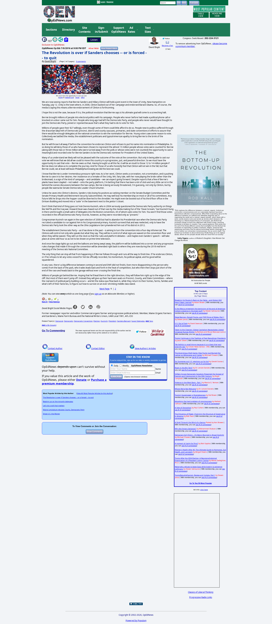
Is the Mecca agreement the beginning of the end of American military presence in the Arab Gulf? (200, 310)
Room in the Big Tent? (184, 368)
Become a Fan (167, 45)
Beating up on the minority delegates (58, 401)
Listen (94, 39)
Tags (149, 321)
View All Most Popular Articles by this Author (94, 393)
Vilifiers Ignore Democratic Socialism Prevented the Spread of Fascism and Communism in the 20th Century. (199, 375)
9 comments (81, 61)
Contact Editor (98, 348)
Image (61, 97)
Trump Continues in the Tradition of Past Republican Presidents (200, 338)
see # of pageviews (185, 305)
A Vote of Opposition (183, 408)
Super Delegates (138, 321)
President (112, 321)
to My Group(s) (49, 325)
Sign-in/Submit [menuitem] (101, 30)
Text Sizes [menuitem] (148, 30)
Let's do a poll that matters (53, 406)
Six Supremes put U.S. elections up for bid (192, 361)
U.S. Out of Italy (181, 323)
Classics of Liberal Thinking (200, 592)
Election (97, 321)
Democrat (59, 321)
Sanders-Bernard (123, 321)
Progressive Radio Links (200, 597)
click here (204, 490)
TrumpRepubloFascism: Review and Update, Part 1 (195, 475)
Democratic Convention (83, 321)
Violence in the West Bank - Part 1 (188, 382)
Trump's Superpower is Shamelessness (190, 395)
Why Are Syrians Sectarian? (185, 429)
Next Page (104, 288)
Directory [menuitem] (68, 29)
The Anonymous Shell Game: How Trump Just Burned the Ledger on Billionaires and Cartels (198, 354)
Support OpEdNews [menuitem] (117, 30)
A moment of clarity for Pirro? (186, 443)
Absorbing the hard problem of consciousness (193, 401)
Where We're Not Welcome (185, 389)
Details (77, 97)
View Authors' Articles (145, 348)
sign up (98, 293)
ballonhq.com (69, 97)
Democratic (68, 321)
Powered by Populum (136, 620)
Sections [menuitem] (51, 29)
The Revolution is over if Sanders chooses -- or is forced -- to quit (68, 397)
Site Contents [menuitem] (85, 30)
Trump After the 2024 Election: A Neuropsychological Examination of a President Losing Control (196, 459)
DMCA (83, 97)
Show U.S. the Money (51, 414)
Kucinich (104, 321)
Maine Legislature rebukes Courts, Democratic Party (63, 410)
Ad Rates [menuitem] (131, 30)
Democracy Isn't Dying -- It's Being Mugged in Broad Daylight (199, 435)
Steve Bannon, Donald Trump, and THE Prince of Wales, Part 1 (199, 317)
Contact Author (55, 348)
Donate (81, 380)
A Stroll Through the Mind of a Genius (190, 422)
